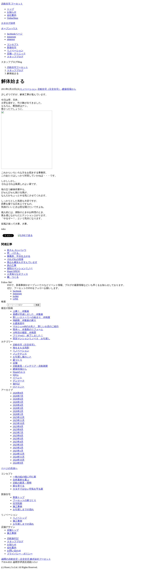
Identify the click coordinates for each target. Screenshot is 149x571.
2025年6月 (18, 435)
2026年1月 (18, 414)
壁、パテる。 (14, 253)
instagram (11, 37)
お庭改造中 (18, 323)
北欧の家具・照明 (22, 483)
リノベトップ (20, 518)
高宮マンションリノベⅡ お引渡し (31, 338)
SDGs (15, 375)
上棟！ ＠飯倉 (21, 311)
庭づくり (17, 360)
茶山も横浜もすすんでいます (22, 262)
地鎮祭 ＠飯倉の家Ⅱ (24, 320)
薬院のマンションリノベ (20, 268)
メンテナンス (20, 354)
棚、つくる (13, 277)
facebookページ (14, 34)
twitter (16, 296)
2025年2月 (18, 447)
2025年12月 (18, 417)
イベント (17, 377)
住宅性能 (17, 503)
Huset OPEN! (13, 271)
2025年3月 (18, 444)
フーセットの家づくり (24, 500)
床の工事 (11, 265)
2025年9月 (18, 426)
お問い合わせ (14, 550)
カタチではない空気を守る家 (28, 489)
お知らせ (11, 12)
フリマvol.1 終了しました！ (28, 335)
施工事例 (17, 506)
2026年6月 (18, 399)
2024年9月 (18, 463)
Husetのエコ (19, 372)
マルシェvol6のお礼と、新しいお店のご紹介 (36, 326)
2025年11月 (18, 420)
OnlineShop (12, 18)
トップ (10, 9)
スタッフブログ (15, 70)
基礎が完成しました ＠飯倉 (28, 314)
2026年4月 (18, 405)
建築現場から (69, 89)
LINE (15, 299)
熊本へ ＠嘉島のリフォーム (28, 329)
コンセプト (13, 44)
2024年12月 (18, 454)
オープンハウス (9, 28)
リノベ (15, 50)
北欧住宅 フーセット (12, 3)
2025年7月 (18, 432)
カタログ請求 (8, 23)
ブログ (15, 56)
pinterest (11, 39)
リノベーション (28, 89)
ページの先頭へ (9, 468)
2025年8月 (18, 429)
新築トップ (18, 497)
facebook (17, 291)
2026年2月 (18, 411)
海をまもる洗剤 (21, 347)
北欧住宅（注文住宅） (49, 89)
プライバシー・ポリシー (20, 553)
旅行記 (16, 384)
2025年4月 (18, 441)
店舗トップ (13, 530)
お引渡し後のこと (22, 357)
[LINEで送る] (25, 235)
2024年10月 (18, 460)
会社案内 (11, 15)
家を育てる (18, 486)
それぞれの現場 (15, 259)
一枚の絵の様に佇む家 (24, 476)
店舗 (16, 53)
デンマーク (18, 381)
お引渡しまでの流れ (23, 509)
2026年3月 (18, 408)
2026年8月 (18, 393)
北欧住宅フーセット (17, 67)
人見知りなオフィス (17, 274)
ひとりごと (18, 387)
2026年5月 (18, 402)
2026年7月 (18, 396)
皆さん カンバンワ (16, 250)
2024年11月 (18, 457)
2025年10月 (18, 423)
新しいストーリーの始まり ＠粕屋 (31, 317)
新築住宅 (11, 47)
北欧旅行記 (13, 538)
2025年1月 (18, 451)
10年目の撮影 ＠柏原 (24, 332)
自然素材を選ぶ (21, 480)
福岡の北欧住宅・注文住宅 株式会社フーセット (26, 559)
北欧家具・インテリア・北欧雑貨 (30, 366)
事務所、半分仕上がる (18, 256)
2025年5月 (18, 438)
